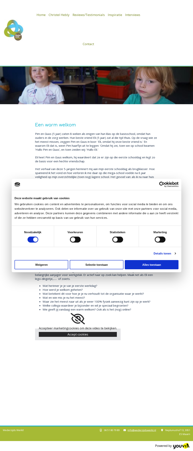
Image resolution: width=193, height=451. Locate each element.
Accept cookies (77, 334)
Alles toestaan (151, 264)
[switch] (75, 240)
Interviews (132, 15)
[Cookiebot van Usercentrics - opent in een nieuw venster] (162, 184)
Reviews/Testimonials (89, 15)
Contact (88, 44)
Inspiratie (115, 15)
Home (41, 15)
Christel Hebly (59, 15)
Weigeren (41, 264)
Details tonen (162, 253)
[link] (78, 318)
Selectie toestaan (96, 264)
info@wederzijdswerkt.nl (142, 430)
